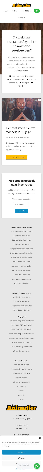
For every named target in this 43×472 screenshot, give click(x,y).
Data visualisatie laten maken (21, 342)
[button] (40, 438)
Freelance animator (21, 378)
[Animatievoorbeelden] (36, 100)
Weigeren (21, 458)
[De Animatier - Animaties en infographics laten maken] (21, 408)
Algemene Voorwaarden (21, 382)
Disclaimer (21, 391)
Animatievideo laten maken (21, 227)
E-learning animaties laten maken (21, 253)
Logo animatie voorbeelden (21, 279)
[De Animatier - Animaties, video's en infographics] (21, 5)
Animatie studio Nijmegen (21, 373)
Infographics (21, 317)
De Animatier (21, 415)
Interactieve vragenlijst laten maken (21, 334)
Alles (13, 76)
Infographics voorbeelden (21, 351)
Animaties (15, 418)
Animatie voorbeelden (21, 283)
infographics (27, 418)
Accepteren (21, 452)
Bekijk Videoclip (18, 157)
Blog (30, 79)
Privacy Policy (20, 469)
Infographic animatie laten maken (21, 249)
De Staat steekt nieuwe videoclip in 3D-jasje (20, 130)
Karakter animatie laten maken (21, 266)
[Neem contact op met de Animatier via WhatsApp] (37, 11)
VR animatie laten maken (21, 275)
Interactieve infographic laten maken (21, 321)
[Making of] (39, 100)
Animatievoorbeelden (17, 79)
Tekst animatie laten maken (21, 270)
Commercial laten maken (21, 301)
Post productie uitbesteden (21, 310)
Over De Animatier (21, 361)
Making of (25, 83)
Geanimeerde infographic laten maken (22, 338)
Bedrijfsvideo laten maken (21, 297)
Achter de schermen (27, 76)
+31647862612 (26, 11)
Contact (21, 399)
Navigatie (21, 17)
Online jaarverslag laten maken (21, 347)
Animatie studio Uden (21, 365)
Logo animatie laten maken (21, 240)
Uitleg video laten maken (21, 244)
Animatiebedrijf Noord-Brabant (21, 369)
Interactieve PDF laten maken (21, 325)
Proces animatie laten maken (21, 262)
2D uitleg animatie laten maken (21, 231)
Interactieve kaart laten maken (21, 329)
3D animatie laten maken (21, 236)
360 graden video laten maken (21, 306)
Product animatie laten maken (21, 257)
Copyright (21, 395)
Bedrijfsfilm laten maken (21, 293)
